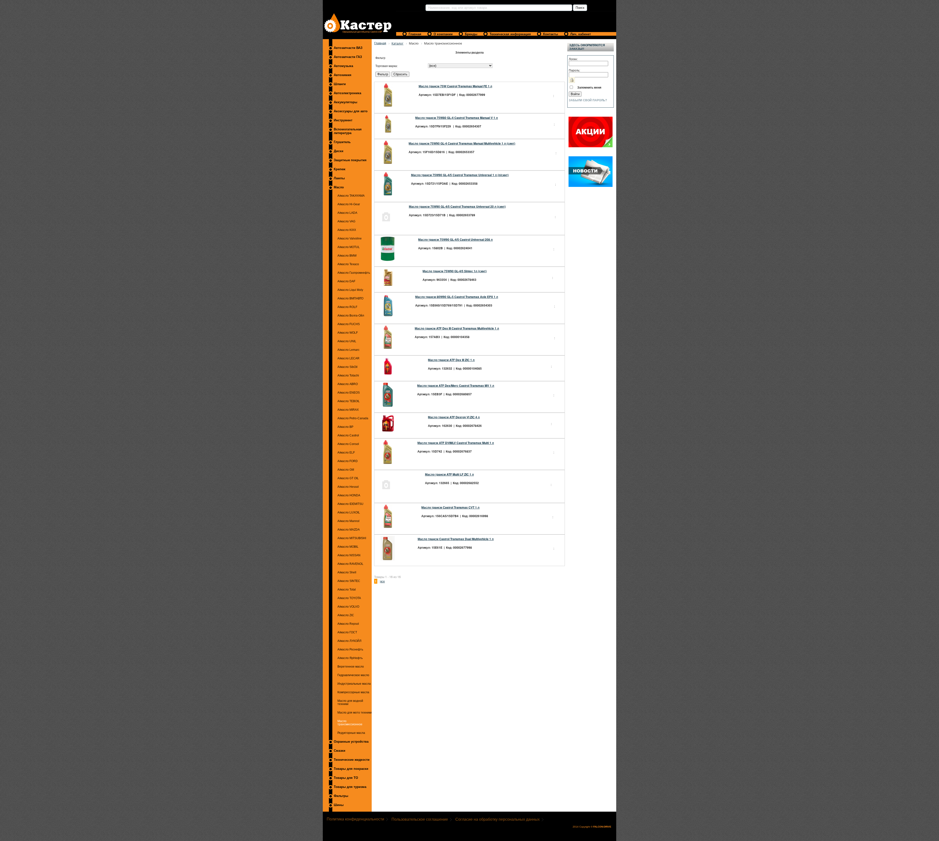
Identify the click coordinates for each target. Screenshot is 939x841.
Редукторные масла (351, 732)
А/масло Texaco (348, 264)
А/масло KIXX (346, 229)
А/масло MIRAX (348, 409)
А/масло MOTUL (348, 247)
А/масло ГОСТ (347, 632)
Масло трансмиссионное (349, 722)
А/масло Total (346, 589)
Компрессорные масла (353, 692)
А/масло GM (345, 469)
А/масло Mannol (348, 521)
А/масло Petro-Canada (352, 418)
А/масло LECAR (348, 358)
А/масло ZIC (345, 615)
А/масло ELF (346, 452)
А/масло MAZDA (348, 529)
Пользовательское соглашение (419, 819)
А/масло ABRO (347, 384)
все (382, 581)
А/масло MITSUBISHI (351, 538)
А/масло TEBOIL (348, 401)
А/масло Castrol (348, 435)
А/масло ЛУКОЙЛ (349, 640)
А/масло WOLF (347, 332)
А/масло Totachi (348, 375)
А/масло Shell (346, 572)
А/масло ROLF (347, 306)
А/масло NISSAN (348, 555)
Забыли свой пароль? (588, 100)
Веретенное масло (350, 666)
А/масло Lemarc (348, 349)
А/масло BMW (347, 255)
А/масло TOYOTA (349, 598)
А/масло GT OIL (348, 478)
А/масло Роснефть (350, 649)
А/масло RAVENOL (350, 563)
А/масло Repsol (348, 623)
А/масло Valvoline (349, 238)
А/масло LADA (347, 212)
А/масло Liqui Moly (350, 289)
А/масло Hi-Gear (348, 204)
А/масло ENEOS (348, 392)
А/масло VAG (346, 221)
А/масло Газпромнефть (353, 272)
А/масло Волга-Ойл (350, 315)
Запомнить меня (589, 87)
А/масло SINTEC (348, 580)
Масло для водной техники (350, 702)
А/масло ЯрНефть (350, 657)
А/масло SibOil (347, 366)
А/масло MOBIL (347, 546)
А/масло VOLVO (348, 606)
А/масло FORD (347, 461)
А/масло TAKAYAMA (351, 195)
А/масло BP (345, 426)
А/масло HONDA (348, 495)
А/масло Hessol (348, 486)
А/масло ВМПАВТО (350, 298)
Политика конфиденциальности (355, 819)
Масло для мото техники (354, 712)
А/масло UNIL (346, 341)
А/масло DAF (346, 281)
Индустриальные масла (354, 683)
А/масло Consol (348, 443)
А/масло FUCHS (348, 324)
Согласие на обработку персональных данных (497, 819)
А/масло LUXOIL (348, 512)
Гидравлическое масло (353, 675)
